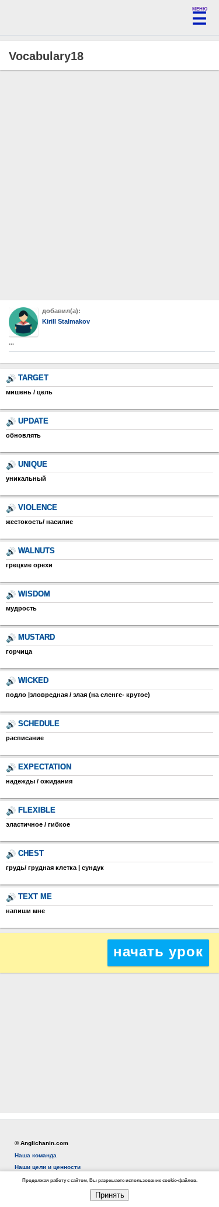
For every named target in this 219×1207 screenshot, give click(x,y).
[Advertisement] (109, 185)
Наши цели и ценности (48, 1167)
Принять (109, 1195)
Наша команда (36, 1155)
